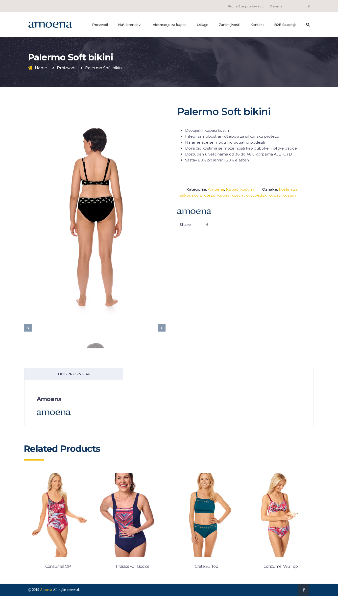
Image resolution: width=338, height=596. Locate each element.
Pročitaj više (58, 569)
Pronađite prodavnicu (246, 6)
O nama (275, 6)
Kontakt (257, 25)
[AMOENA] (50, 24)
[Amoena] (194, 212)
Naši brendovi (129, 25)
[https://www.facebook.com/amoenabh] (309, 6)
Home (41, 68)
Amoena (216, 189)
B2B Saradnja (285, 25)
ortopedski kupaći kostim (271, 195)
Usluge (202, 25)
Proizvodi (100, 25)
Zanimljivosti (229, 25)
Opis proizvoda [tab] (74, 374)
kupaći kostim (230, 195)
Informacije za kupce (168, 25)
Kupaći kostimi (240, 189)
